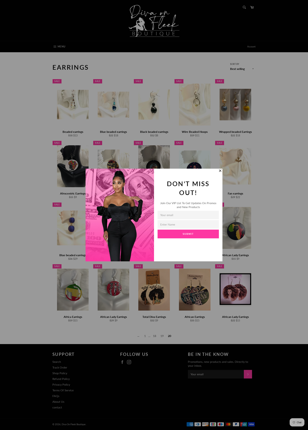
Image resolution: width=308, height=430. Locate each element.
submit (188, 233)
